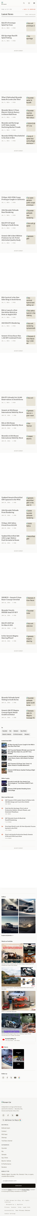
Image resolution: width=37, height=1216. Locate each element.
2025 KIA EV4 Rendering (11, 323)
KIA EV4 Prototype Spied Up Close (9, 24)
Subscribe (18, 1185)
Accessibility (9, 1210)
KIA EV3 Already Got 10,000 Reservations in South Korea (12, 398)
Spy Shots (23, 731)
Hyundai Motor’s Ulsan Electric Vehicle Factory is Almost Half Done (10, 112)
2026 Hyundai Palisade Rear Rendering (10, 211)
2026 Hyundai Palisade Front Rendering (10, 511)
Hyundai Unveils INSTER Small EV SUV (10, 611)
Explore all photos (7, 935)
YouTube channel (7, 1141)
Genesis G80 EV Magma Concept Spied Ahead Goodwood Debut (10, 712)
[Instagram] (3, 1077)
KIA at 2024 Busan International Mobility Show (12, 424)
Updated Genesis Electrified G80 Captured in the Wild (12, 498)
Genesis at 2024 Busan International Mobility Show (12, 411)
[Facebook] (7, 1077)
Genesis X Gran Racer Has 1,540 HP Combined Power (11, 337)
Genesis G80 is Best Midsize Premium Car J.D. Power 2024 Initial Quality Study (12, 238)
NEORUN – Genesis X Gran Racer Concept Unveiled (11, 598)
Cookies (13, 1207)
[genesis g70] (27, 924)
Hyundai (4, 731)
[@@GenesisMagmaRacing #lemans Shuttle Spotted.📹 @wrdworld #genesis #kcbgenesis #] (18, 1059)
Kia (10, 731)
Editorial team (6, 1128)
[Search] (24, 3)
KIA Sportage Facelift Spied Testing (9, 36)
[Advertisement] (18, 71)
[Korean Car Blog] (11, 3)
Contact (4, 1131)
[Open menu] (34, 3)
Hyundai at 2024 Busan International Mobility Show (12, 437)
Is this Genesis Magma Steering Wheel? (10, 637)
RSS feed (4, 1134)
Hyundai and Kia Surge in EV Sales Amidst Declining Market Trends (11, 125)
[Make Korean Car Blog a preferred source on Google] (19, 1077)
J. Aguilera (19, 1204)
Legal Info (26, 1207)
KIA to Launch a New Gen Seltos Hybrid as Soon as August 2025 (9, 312)
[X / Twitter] (11, 1077)
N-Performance (17, 734)
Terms (9, 1189)
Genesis (16, 731)
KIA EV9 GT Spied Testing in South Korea (10, 224)
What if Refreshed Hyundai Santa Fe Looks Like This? (12, 98)
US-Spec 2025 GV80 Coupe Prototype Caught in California (13, 198)
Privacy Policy (25, 1189)
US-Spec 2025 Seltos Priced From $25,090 (9, 524)
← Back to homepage (28, 9)
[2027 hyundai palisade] (27, 907)
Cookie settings (10, 1213)
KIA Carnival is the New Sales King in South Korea (11, 298)
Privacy (7, 1207)
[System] (29, 3)
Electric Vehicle (6, 734)
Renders (27, 734)
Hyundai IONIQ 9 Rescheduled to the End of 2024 (13, 137)
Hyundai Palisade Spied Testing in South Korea (10, 698)
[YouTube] (15, 1077)
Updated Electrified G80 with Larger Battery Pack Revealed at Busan (10, 538)
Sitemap (4, 1137)
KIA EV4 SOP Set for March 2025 (8, 624)
